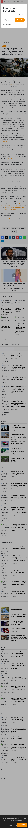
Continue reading (7, 24)
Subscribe (20, 20)
